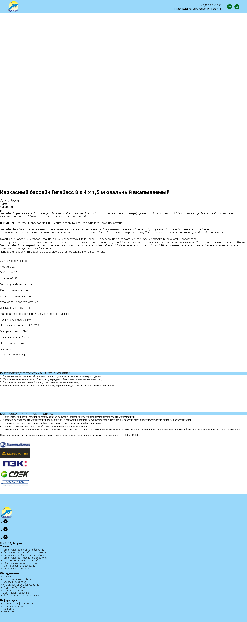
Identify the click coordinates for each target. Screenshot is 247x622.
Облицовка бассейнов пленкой (20, 563)
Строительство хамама (16, 568)
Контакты (8, 608)
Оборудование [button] (83, 6)
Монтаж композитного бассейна (22, 560)
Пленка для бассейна (111, 6)
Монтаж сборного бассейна (19, 565)
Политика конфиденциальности (21, 603)
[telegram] (229, 6)
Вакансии (8, 611)
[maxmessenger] (236, 6)
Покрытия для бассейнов (17, 579)
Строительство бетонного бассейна (23, 549)
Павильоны (9, 576)
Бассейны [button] (46, 6)
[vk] (5, 522)
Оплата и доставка (13, 606)
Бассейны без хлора (14, 582)
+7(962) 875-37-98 (211, 5)
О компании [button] (136, 6)
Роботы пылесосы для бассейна (21, 595)
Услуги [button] (63, 6)
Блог (152, 6)
